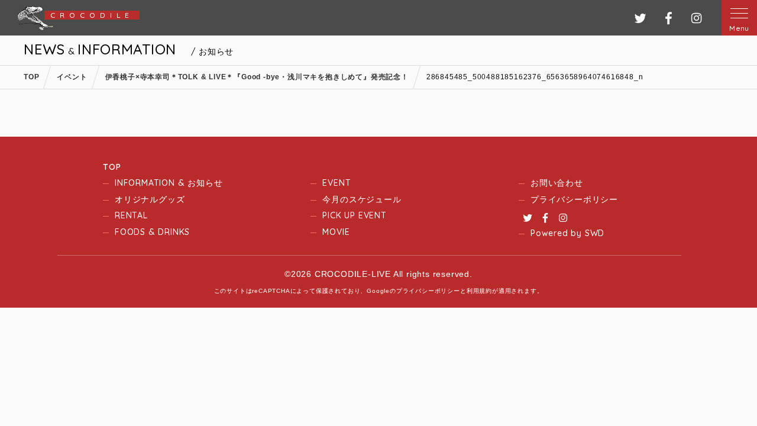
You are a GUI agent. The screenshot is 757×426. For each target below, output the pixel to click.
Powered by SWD (567, 233)
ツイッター (640, 18)
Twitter (527, 218)
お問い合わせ (556, 183)
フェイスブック (668, 18)
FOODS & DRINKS (152, 232)
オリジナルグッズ (150, 199)
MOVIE (336, 232)
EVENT (336, 183)
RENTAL (131, 215)
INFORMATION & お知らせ (168, 183)
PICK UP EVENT (354, 215)
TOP (112, 167)
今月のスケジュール (361, 199)
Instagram (563, 218)
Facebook (545, 218)
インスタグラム (696, 18)
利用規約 (479, 291)
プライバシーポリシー (574, 199)
